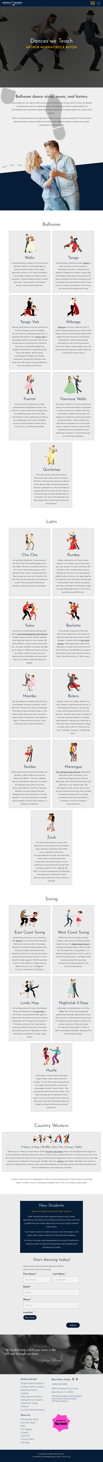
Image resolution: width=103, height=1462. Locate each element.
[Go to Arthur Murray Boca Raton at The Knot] (67, 1432)
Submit (73, 1325)
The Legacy (26, 1429)
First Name (29, 1274)
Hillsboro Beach (61, 1401)
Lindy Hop (39, 1011)
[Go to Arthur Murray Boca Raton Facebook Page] (73, 1379)
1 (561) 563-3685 (59, 1384)
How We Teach (28, 1422)
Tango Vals (40, 337)
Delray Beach (57, 1398)
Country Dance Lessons (33, 1409)
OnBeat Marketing (63, 1457)
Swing (19, 941)
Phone (27, 1300)
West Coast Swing (80, 944)
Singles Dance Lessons (32, 1383)
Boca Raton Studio (61, 1380)
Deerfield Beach (75, 1396)
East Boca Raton (70, 1398)
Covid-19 (25, 1436)
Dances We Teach (30, 1419)
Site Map (25, 1442)
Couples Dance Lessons (33, 1386)
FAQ (23, 1426)
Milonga (62, 327)
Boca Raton (30, 1318)
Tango (86, 263)
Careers (24, 1432)
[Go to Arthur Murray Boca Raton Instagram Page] (77, 1379)
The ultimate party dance (68, 772)
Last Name (59, 1274)
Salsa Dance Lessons (31, 1396)
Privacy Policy (28, 1439)
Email (26, 1287)
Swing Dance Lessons (32, 1400)
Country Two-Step (53, 1151)
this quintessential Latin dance (32, 634)
